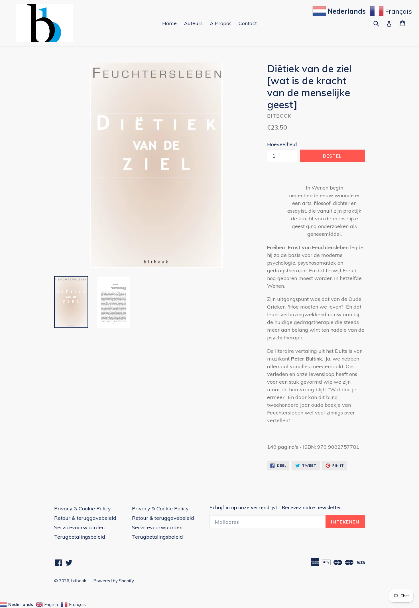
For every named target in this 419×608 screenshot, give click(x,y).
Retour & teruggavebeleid (85, 518)
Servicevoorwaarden (79, 527)
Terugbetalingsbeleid (79, 536)
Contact (248, 23)
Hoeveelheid (282, 144)
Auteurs (193, 23)
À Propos (220, 23)
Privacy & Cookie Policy (82, 508)
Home (169, 23)
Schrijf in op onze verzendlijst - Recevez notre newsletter (275, 507)
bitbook (78, 580)
